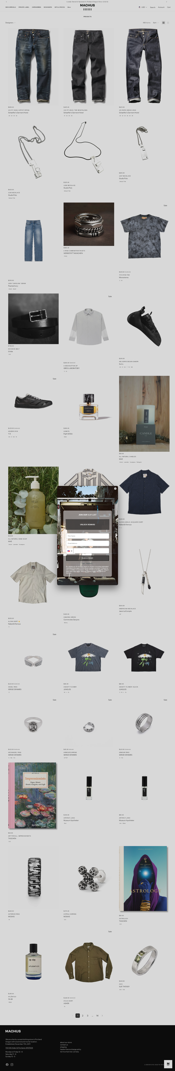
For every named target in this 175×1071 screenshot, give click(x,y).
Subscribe (87, 558)
